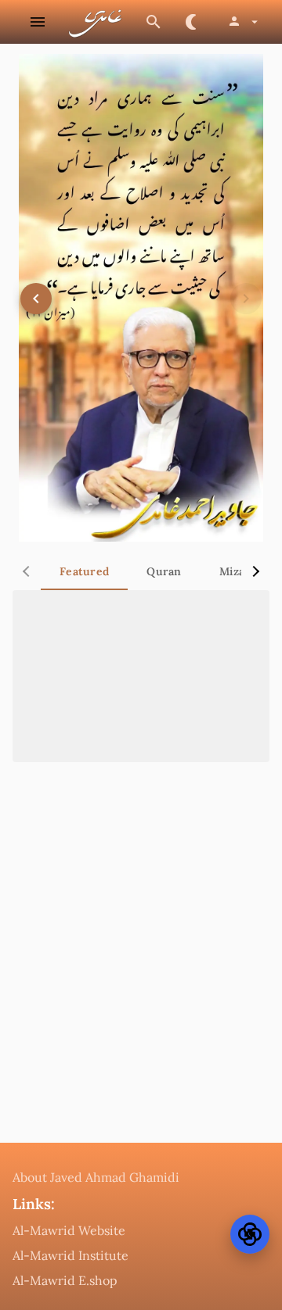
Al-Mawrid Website (69, 1230)
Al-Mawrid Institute (70, 1255)
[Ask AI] (249, 1234)
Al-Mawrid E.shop (65, 1280)
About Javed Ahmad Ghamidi (96, 1177)
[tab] (84, 571)
